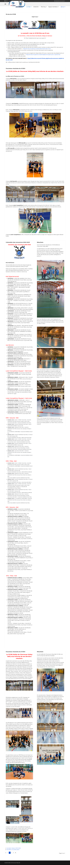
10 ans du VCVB (11, 14)
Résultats (40, 242)
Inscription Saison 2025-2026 (13, 848)
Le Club (28, 6)
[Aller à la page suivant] (13, 853)
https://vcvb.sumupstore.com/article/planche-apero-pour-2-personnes (43, 54)
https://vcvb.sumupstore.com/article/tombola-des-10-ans (37, 48)
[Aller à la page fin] (15, 853)
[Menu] (5, 4)
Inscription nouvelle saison (12, 849)
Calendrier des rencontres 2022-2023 (18, 242)
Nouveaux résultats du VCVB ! (15, 68)
